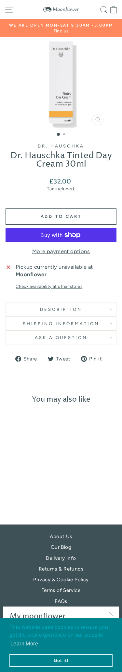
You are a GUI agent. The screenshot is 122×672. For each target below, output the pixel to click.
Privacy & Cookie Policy (61, 579)
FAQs (61, 601)
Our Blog (61, 547)
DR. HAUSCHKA (61, 145)
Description (61, 309)
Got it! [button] (61, 660)
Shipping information (61, 323)
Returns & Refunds (61, 569)
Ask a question (61, 337)
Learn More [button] (24, 643)
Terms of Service (61, 590)
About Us (61, 536)
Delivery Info (61, 558)
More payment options (61, 251)
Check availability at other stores (49, 286)
